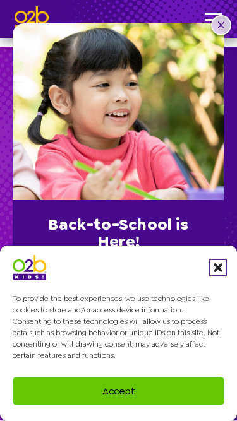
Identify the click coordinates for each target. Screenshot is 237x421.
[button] (218, 267)
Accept (118, 391)
